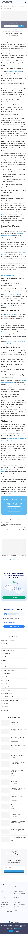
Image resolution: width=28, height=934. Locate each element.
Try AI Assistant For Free (14, 625)
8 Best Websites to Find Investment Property (16, 795)
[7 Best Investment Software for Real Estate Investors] (5, 788)
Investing (8, 6)
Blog (2, 6)
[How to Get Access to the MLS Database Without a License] (5, 754)
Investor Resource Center (9, 668)
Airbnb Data (4, 898)
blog (14, 222)
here (10, 461)
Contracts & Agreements (8, 648)
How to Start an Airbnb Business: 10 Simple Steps (18, 744)
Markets (4, 682)
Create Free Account (14, 509)
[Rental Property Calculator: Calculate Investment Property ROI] (5, 770)
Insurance (5, 662)
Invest (15, 887)
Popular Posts (6, 688)
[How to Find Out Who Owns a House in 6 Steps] (5, 780)
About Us (3, 887)
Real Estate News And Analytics (10, 698)
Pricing (2, 889)
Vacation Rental (6, 708)
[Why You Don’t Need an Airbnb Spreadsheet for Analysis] (5, 829)
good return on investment (12, 314)
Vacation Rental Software (20, 892)
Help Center (17, 900)
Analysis (4, 642)
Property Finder (5, 902)
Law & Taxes (5, 675)
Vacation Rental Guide (19, 902)
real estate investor (15, 294)
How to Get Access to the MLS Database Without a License (17, 753)
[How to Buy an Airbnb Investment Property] (5, 805)
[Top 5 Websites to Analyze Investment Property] (5, 813)
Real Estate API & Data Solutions (11, 695)
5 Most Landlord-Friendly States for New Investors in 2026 (18, 820)
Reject (17, 931)
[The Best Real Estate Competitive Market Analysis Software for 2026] (5, 838)
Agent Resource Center (8, 638)
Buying (4, 645)
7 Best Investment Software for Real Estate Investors (18, 787)
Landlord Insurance (18, 889)
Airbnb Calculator (5, 907)
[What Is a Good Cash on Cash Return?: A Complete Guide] (5, 738)
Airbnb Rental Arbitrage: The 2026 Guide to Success (18, 728)
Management (6, 678)
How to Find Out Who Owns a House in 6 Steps (17, 779)
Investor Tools (6, 672)
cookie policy (18, 928)
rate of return (9, 305)
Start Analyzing (14, 869)
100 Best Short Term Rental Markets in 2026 (17, 720)
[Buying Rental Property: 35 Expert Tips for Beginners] (5, 762)
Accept (11, 931)
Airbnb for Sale (4, 905)
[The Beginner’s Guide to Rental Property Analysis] (14, 547)
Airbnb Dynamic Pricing (6, 909)
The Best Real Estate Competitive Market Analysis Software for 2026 (18, 837)
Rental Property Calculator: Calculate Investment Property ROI (18, 770)
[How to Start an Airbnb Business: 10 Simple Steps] (5, 746)
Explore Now (14, 595)
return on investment (15, 71)
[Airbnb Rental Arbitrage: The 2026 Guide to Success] (5, 729)
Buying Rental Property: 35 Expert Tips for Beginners (18, 761)
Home (2, 885)
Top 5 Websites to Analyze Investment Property (17, 812)
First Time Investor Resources (10, 655)
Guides (4, 658)
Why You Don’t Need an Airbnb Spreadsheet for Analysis (17, 828)
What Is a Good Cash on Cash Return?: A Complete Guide (17, 736)
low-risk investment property (9, 331)
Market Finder (4, 900)
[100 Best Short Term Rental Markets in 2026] (5, 721)
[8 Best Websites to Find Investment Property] (5, 797)
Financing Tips (6, 652)
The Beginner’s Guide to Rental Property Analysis (14, 555)
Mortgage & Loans (7, 685)
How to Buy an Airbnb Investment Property (18, 803)
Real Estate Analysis (14, 29)
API (15, 885)
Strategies (5, 702)
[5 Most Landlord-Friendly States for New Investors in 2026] (5, 821)
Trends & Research (7, 705)
